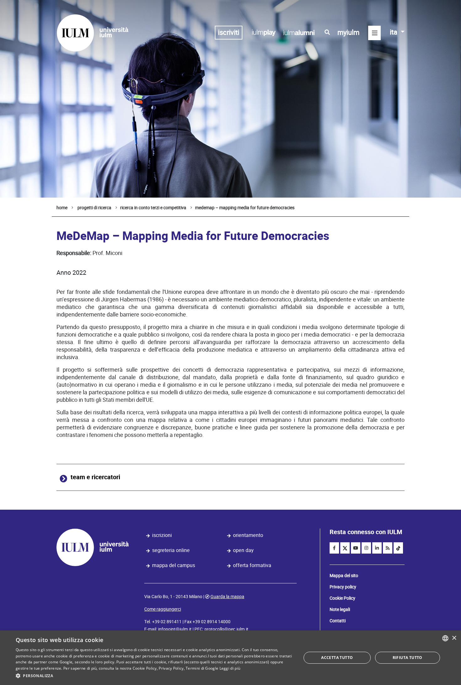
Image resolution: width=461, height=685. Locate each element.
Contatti (338, 621)
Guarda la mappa (227, 596)
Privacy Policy (171, 668)
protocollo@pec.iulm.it (226, 629)
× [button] (454, 638)
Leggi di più (230, 668)
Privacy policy (343, 587)
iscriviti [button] (228, 32)
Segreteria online (171, 550)
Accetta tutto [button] (337, 657)
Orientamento (248, 535)
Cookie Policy (342, 598)
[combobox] (445, 638)
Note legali (340, 609)
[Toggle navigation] (374, 33)
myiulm (348, 32)
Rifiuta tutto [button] (407, 657)
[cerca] (327, 32)
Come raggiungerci (162, 609)
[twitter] (345, 548)
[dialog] (230, 657)
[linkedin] (377, 548)
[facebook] (334, 548)
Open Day (243, 550)
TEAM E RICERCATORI (95, 477)
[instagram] (366, 548)
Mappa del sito (344, 575)
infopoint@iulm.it (175, 629)
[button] (154, 676)
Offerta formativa (252, 565)
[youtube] (355, 548)
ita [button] (394, 32)
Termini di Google (202, 668)
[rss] (387, 548)
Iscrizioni (162, 535)
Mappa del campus (173, 565)
